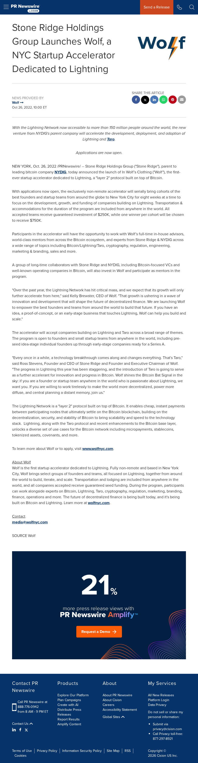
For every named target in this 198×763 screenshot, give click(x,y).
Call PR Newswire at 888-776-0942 (32, 704)
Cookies (20, 755)
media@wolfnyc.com (30, 522)
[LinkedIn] (14, 729)
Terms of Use (22, 750)
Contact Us (20, 723)
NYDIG (60, 172)
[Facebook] (20, 729)
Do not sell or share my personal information (165, 714)
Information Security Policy (82, 750)
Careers (108, 704)
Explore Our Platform (73, 695)
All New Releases (161, 695)
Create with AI (67, 704)
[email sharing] (182, 100)
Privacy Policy (47, 750)
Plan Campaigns (69, 700)
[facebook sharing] (136, 100)
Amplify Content (69, 724)
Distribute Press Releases (69, 712)
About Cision (112, 700)
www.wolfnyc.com (97, 448)
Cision (161, 755)
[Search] (192, 7)
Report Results (68, 719)
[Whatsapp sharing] (163, 100)
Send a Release (157, 7)
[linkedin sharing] (154, 100)
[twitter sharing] (145, 100)
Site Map (113, 750)
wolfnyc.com (99, 503)
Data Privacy (157, 704)
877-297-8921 (163, 738)
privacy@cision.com (167, 729)
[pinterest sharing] (173, 100)
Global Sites (112, 717)
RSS (128, 750)
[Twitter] (26, 729)
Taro (110, 139)
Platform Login (158, 700)
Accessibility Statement (120, 709)
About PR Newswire (117, 695)
